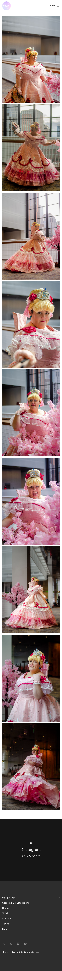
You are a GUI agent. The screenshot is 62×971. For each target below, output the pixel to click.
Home (5, 908)
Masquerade (9, 897)
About (5, 923)
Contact (6, 918)
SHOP (5, 913)
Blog (4, 929)
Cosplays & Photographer (16, 902)
